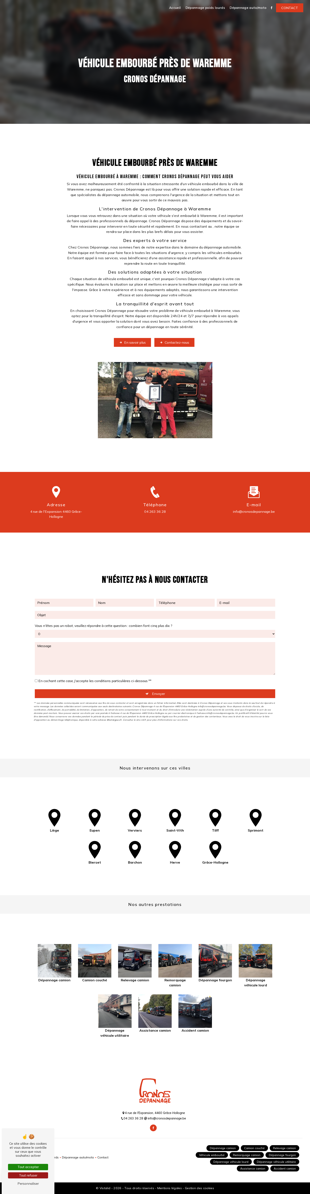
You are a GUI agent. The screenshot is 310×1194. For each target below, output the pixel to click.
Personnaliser (28, 1183)
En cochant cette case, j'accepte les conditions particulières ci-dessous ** (94, 681)
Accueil (175, 8)
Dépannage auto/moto (248, 8)
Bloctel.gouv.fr (114, 720)
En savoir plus (135, 342)
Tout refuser (28, 1175)
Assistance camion (252, 1168)
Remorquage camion (246, 1155)
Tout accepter (28, 1167)
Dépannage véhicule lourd (230, 1161)
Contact (289, 8)
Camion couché (254, 1148)
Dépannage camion (223, 1148)
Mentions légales (169, 1188)
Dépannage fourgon (282, 1155)
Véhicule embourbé (212, 1155)
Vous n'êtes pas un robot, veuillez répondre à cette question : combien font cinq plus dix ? (103, 626)
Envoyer (158, 694)
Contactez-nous (177, 342)
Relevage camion (284, 1148)
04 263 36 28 (155, 511)
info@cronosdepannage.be (254, 511)
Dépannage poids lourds (205, 8)
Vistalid (105, 1188)
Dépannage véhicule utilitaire (276, 1161)
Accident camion (285, 1168)
